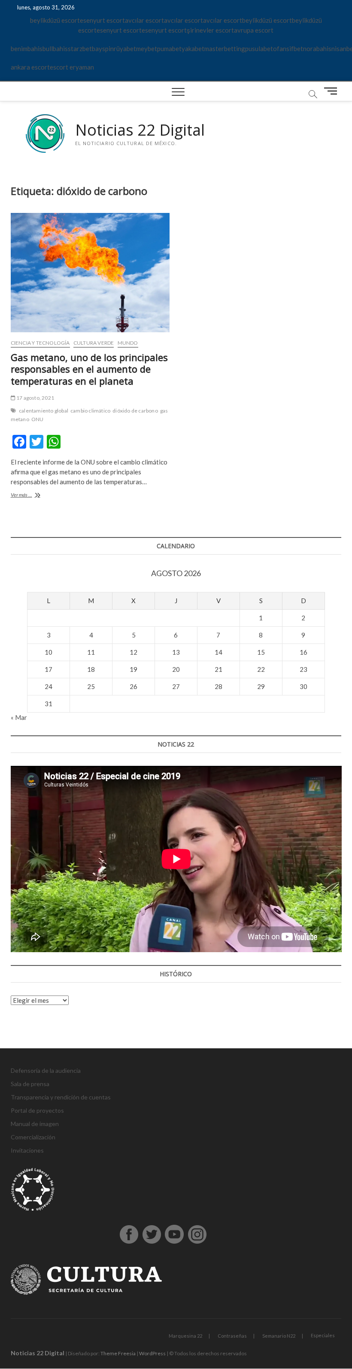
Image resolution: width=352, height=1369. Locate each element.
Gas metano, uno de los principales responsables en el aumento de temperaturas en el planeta (89, 369)
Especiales (323, 1335)
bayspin (103, 48)
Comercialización (33, 1137)
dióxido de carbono (135, 410)
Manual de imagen (35, 1123)
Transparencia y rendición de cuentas (61, 1097)
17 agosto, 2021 (34, 398)
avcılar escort (144, 20)
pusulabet (259, 48)
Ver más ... (35, 495)
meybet (146, 48)
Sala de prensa (30, 1083)
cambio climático (90, 410)
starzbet (80, 48)
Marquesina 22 (185, 1336)
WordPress (152, 1353)
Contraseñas (232, 1336)
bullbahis (55, 48)
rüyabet (125, 48)
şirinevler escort (210, 30)
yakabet (193, 48)
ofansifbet (288, 48)
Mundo (128, 343)
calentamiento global (43, 410)
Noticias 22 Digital (140, 130)
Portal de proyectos (37, 1110)
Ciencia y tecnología (40, 343)
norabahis (317, 48)
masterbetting (224, 48)
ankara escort (30, 67)
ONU (37, 419)
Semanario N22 (278, 1336)
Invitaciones (27, 1150)
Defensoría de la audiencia (46, 1070)
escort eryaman (72, 67)
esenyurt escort (102, 20)
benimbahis (26, 48)
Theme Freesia (118, 1353)
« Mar (19, 717)
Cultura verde (93, 343)
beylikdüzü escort (55, 20)
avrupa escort (253, 30)
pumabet (169, 48)
